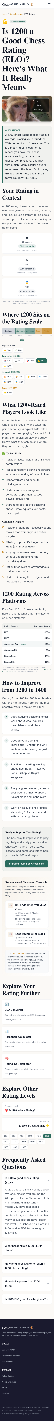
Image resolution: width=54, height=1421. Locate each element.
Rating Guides (8, 1376)
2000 (23, 1147)
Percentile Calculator (11, 1355)
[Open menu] (49, 4)
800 (21, 1136)
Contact (5, 1393)
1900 (15, 1147)
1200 (47, 1136)
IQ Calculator (7, 1361)
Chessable (45, 1408)
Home (4, 14)
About (4, 1388)
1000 (30, 1136)
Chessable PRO (19, 954)
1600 (32, 1142)
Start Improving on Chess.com (26, 863)
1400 (15, 1142)
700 (13, 1136)
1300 (6, 1142)
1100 (39, 1136)
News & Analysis (9, 1382)
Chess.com (32, 1408)
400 (5, 1136)
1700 (41, 1142)
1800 (6, 1147)
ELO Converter (8, 1350)
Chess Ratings (15, 14)
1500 (23, 1142)
